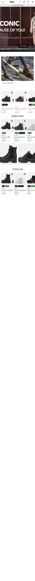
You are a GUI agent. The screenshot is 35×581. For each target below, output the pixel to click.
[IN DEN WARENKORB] (12, 92)
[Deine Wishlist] (28, 2)
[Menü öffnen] (3, 2)
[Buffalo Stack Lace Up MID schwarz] (7, 178)
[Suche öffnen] (20, 2)
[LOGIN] (24, 2)
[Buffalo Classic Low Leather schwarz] (7, 97)
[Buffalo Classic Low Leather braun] (21, 97)
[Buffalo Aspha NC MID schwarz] (7, 125)
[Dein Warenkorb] (32, 2)
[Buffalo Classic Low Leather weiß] (20, 178)
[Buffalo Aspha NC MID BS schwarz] (20, 125)
